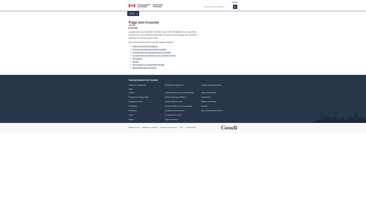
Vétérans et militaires (208, 102)
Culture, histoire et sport (174, 102)
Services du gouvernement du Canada (149, 49)
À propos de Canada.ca (168, 127)
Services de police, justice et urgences (178, 106)
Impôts (135, 61)
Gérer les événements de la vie (212, 110)
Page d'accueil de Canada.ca (145, 46)
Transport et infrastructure (175, 110)
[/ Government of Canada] (146, 6)
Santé (131, 115)
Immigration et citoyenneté (138, 97)
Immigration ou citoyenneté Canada (148, 64)
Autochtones (205, 97)
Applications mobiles (149, 127)
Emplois (131, 93)
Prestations (137, 58)
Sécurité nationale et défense (175, 97)
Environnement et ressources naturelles (179, 93)
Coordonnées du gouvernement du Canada (151, 52)
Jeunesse (204, 106)
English (234, 2)
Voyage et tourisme (136, 102)
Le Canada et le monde (173, 115)
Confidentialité (190, 127)
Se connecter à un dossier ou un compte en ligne (153, 55)
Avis (181, 127)
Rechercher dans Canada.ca (144, 67)
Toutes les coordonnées (137, 85)
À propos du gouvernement (211, 85)
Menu (134, 13)
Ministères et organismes (174, 85)
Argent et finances (171, 119)
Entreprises (133, 106)
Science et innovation (208, 93)
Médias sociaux (134, 127)
